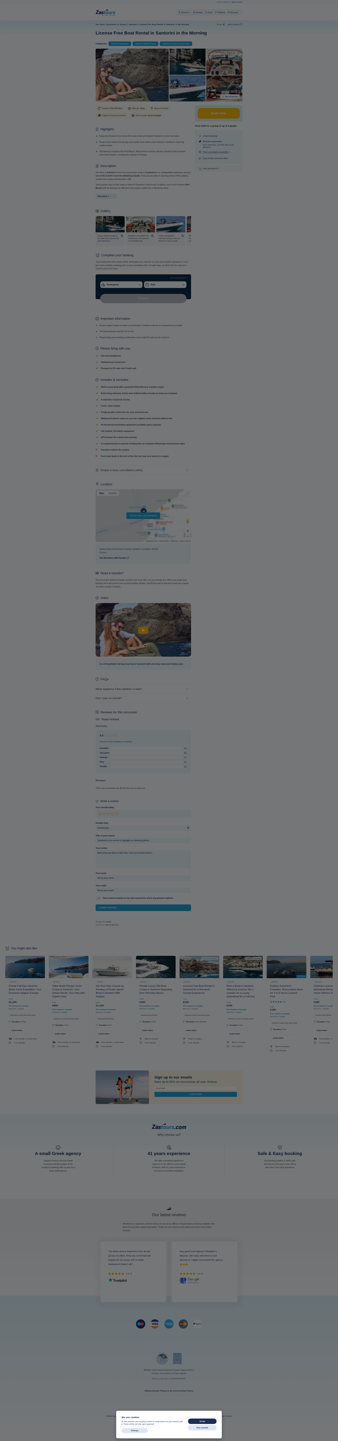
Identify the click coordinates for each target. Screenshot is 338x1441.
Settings (135, 1430)
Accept (202, 1421)
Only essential (202, 1428)
